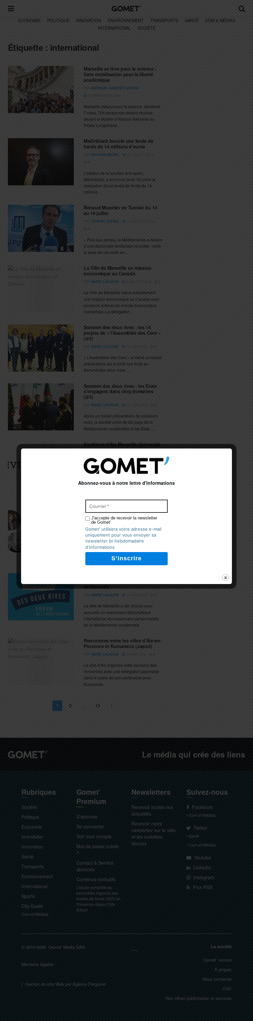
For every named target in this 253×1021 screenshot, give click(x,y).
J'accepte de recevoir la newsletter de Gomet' (124, 520)
